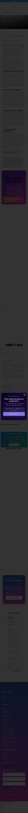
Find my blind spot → (14, 414)
